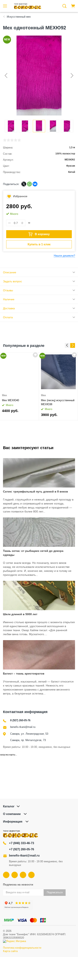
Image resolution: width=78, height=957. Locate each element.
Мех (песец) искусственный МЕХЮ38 (57, 402)
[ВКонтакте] (35, 184)
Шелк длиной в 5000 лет (20, 614)
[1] (5, 140)
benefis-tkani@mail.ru (22, 726)
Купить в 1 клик (39, 244)
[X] (23, 184)
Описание (9, 272)
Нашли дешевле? (64, 255)
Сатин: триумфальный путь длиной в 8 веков (35, 491)
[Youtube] (14, 875)
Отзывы (8, 290)
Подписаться (55, 892)
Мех (4, 395)
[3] (12, 140)
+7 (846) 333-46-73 (21, 843)
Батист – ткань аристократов (23, 673)
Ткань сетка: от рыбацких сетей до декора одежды (33, 552)
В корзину (42, 234)
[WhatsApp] (29, 184)
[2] (8, 140)
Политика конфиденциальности (22, 947)
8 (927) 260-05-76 (20, 720)
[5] (19, 140)
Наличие (8, 299)
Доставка (9, 308)
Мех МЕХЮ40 (10, 400)
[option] (19, 386)
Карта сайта (10, 951)
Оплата (8, 317)
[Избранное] (35, 354)
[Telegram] (23, 875)
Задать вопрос (12, 281)
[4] (15, 140)
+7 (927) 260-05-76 (21, 849)
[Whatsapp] (31, 875)
